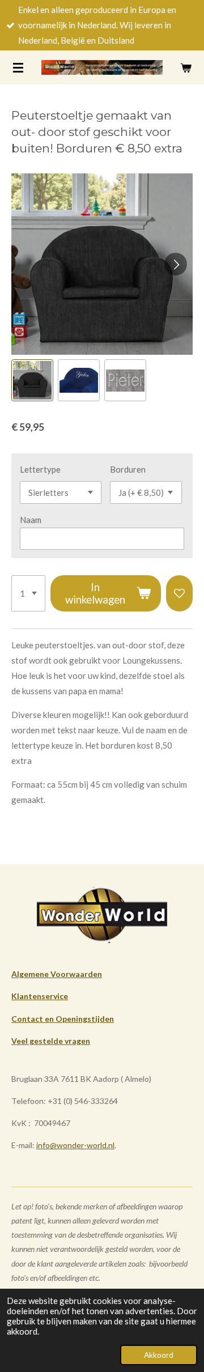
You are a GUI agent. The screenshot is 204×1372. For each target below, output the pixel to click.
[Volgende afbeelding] (175, 264)
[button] (32, 380)
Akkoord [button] (158, 1355)
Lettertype (40, 469)
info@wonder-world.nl (75, 1145)
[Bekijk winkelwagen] (185, 67)
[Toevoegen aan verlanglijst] (179, 593)
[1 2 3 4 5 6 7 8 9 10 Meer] (28, 593)
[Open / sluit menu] (18, 67)
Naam (30, 520)
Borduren (128, 469)
